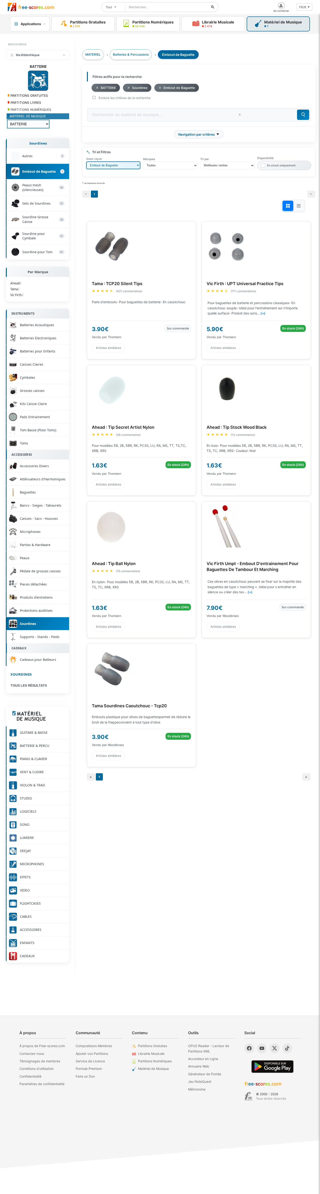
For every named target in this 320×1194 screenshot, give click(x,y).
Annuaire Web (198, 1066)
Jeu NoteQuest (199, 1081)
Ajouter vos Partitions (92, 1054)
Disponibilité (265, 158)
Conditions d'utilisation (36, 1069)
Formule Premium (89, 1069)
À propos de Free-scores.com (42, 1046)
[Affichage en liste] (298, 206)
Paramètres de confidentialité (41, 1084)
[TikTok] (287, 1048)
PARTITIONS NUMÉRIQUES (30, 109)
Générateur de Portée (204, 1074)
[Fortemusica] (248, 1096)
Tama (14, 289)
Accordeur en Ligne (203, 1059)
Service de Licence (90, 1061)
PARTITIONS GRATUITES (29, 95)
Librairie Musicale (151, 1054)
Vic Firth (16, 295)
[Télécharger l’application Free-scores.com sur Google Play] (272, 1066)
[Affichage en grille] (288, 206)
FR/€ (302, 7)
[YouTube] (262, 1048)
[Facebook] (249, 1048)
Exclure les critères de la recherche (125, 98)
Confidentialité (30, 1076)
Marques (149, 159)
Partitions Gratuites (152, 1046)
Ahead (15, 283)
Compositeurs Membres (94, 1046)
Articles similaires (108, 348)
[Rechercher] (212, 7)
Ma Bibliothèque (28, 55)
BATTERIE (108, 88)
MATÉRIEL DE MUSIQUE (28, 116)
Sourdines (38, 143)
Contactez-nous (31, 1054)
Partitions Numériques (155, 1061)
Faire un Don (85, 1076)
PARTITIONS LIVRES (25, 102)
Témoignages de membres (39, 1061)
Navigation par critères (196, 134)
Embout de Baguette (179, 88)
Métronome (196, 1089)
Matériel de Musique (153, 1069)
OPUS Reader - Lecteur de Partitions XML (208, 1048)
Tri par (204, 159)
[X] (274, 1048)
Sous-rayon (94, 159)
